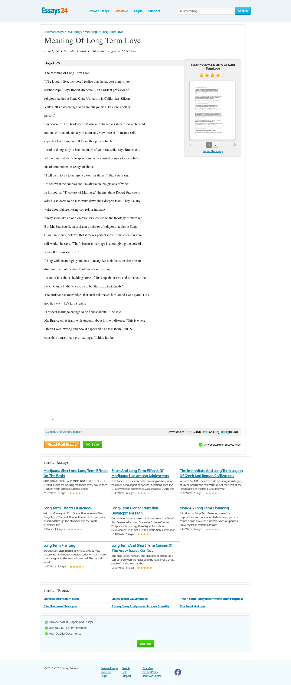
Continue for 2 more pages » (64, 432)
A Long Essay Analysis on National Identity (140, 606)
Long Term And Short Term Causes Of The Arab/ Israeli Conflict (142, 548)
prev (190, 145)
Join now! (121, 11)
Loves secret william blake (61, 599)
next (235, 145)
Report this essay (213, 151)
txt (189, 431)
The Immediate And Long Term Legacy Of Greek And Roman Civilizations (211, 473)
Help (124, 672)
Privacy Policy (150, 672)
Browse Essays (99, 11)
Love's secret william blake (129, 599)
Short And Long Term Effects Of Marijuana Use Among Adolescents (140, 473)
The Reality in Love (192, 606)
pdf (205, 431)
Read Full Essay (62, 444)
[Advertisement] (142, 382)
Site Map (148, 668)
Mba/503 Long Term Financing (204, 508)
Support (154, 11)
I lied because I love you (60, 606)
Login (138, 11)
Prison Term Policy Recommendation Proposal (211, 599)
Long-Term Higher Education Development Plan (134, 511)
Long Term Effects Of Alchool (67, 508)
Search (126, 668)
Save (95, 444)
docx (224, 431)
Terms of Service (152, 676)
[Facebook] (177, 674)
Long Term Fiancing (59, 545)
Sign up (145, 643)
